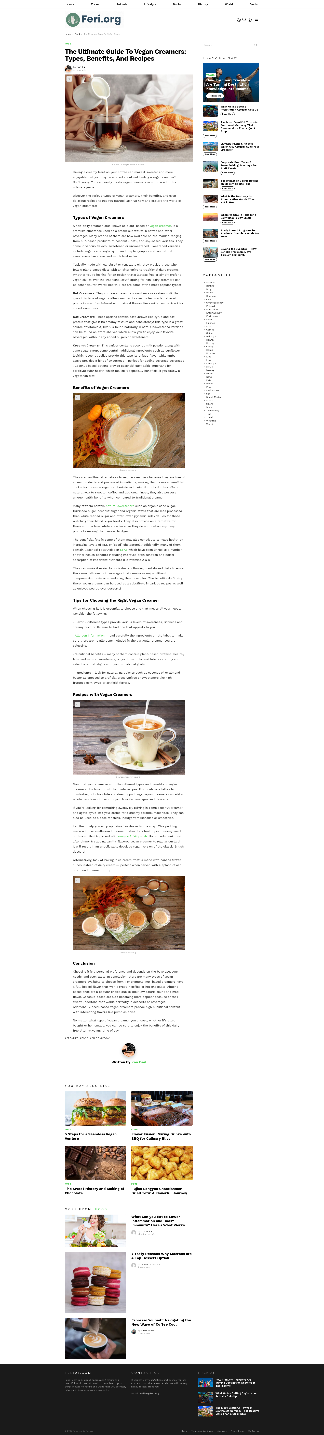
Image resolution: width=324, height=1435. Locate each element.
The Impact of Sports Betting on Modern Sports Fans (239, 182)
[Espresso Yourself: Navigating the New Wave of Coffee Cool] (95, 1338)
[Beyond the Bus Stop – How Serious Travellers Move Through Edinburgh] (210, 252)
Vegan (106, 1038)
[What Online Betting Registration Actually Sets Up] (210, 111)
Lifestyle (150, 4)
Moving (210, 370)
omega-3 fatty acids (133, 836)
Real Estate (212, 390)
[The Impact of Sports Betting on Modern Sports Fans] (210, 183)
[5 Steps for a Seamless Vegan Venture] (95, 1108)
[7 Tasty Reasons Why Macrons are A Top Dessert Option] (95, 1282)
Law (208, 360)
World (229, 4)
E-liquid (210, 306)
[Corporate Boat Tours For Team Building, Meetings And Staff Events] (210, 166)
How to (210, 353)
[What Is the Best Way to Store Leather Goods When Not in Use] (210, 199)
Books (177, 4)
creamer (72, 1038)
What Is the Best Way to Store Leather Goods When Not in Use (238, 199)
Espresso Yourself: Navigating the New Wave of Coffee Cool (161, 1322)
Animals (121, 4)
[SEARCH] (244, 19)
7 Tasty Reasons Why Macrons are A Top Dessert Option (161, 1256)
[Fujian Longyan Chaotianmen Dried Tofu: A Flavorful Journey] (162, 1163)
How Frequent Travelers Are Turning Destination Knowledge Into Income (235, 1382)
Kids (208, 356)
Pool (208, 387)
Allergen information (90, 635)
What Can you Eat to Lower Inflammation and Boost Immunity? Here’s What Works (158, 1221)
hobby (209, 346)
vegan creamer (160, 226)
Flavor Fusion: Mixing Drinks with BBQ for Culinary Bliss (161, 1136)
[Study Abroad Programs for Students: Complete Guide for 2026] (210, 233)
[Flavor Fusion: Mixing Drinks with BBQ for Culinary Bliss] (162, 1108)
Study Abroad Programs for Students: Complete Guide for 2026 (240, 233)
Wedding (211, 420)
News (70, 4)
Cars (208, 299)
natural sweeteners (120, 506)
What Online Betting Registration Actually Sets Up (239, 108)
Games (210, 329)
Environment (213, 316)
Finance (210, 323)
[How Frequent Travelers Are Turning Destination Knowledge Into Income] (231, 82)
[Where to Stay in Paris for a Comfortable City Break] (210, 217)
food (84, 1038)
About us (222, 1431)
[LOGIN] (239, 19)
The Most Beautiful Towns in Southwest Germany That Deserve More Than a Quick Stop (239, 127)
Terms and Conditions (202, 1431)
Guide (95, 1038)
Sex (208, 393)
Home (209, 350)
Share (69, 79)
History (203, 4)
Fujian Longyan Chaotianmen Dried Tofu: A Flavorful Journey (159, 1191)
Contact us (253, 1431)
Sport (209, 403)
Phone (209, 383)
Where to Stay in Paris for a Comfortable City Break (238, 216)
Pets (208, 380)
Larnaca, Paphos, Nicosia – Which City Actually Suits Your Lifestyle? (240, 146)
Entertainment (214, 312)
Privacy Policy (237, 1431)
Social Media (213, 397)
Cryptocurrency (214, 302)
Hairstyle (211, 336)
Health (210, 339)
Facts (254, 4)
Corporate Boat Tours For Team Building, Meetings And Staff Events (239, 165)
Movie (209, 366)
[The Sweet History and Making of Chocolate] (95, 1163)
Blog (208, 289)
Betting (210, 285)
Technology (212, 410)
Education (212, 309)
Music (209, 373)
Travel (95, 4)
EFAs (123, 549)
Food (68, 1129)
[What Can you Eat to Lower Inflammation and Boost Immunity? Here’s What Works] (95, 1231)
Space (209, 400)
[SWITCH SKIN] (250, 19)
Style (209, 407)
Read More (227, 114)
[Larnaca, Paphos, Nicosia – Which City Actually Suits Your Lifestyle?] (210, 146)
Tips (208, 414)
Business (211, 296)
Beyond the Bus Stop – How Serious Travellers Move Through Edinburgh (238, 251)
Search (255, 46)
